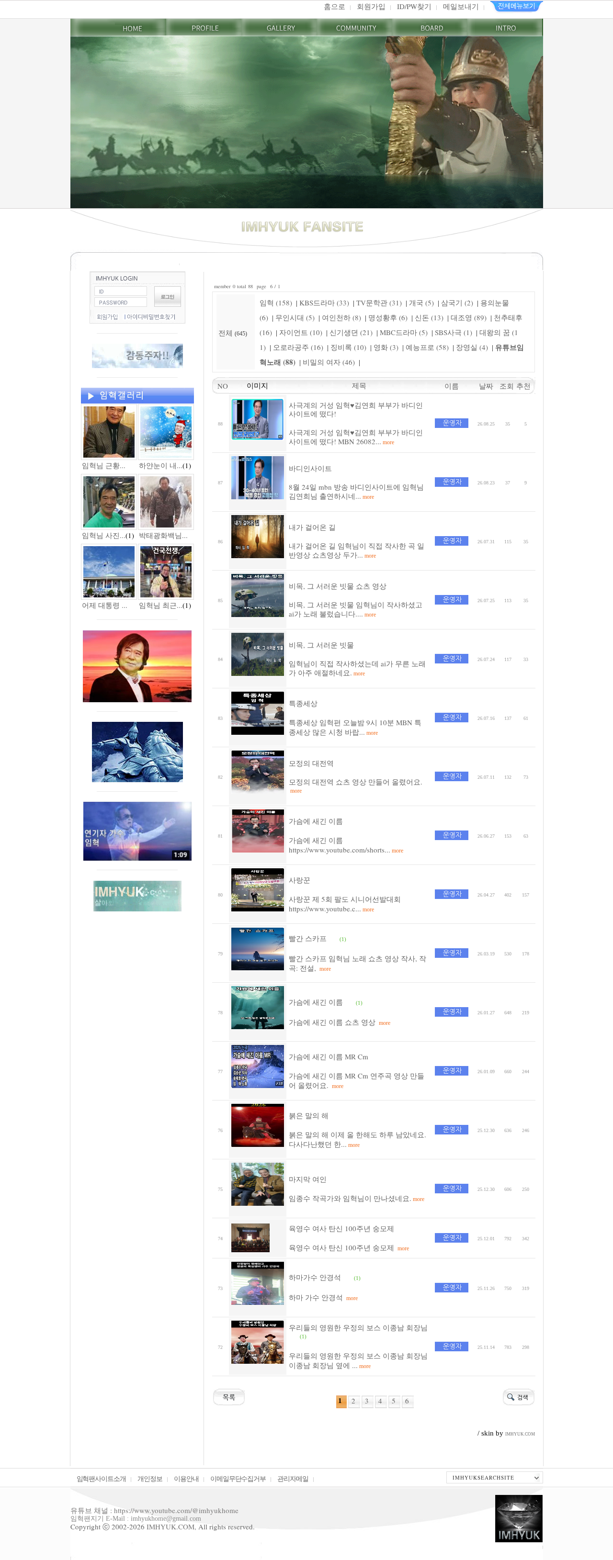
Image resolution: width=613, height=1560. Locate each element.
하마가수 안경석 (315, 1277)
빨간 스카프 (308, 938)
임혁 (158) (276, 302)
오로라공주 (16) (298, 347)
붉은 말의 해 (309, 1115)
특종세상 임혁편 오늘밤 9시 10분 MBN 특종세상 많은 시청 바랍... (355, 727)
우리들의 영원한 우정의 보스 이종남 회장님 (358, 1327)
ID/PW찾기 (414, 6)
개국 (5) (421, 302)
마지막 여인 (308, 1179)
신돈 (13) (429, 317)
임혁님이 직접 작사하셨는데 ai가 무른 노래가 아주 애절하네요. (357, 668)
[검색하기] (518, 1395)
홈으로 (334, 6)
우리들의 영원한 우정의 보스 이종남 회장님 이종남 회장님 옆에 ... (358, 1360)
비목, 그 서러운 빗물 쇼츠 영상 (337, 586)
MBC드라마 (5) (404, 332)
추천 (525, 386)
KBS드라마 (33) (324, 302)
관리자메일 (292, 1478)
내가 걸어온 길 (312, 527)
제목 (359, 385)
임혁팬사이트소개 (101, 1478)
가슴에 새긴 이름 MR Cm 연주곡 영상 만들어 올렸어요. (356, 1080)
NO (220, 386)
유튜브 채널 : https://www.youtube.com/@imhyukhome (154, 1510)
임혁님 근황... (103, 465)
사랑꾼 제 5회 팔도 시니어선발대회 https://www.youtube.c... (345, 903)
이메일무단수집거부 (238, 1478)
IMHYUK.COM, (171, 1526)
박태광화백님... (163, 535)
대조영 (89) (469, 317)
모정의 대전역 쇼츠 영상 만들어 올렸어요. (355, 786)
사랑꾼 (299, 880)
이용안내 (186, 1478)
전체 (226, 332)
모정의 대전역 (311, 763)
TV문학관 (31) (379, 302)
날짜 (486, 386)
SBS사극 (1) (453, 332)
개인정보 (149, 1478)
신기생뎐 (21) (351, 332)
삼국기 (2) (457, 302)
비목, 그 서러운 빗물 (321, 645)
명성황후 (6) (388, 317)
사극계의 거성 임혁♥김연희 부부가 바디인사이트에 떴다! (356, 409)
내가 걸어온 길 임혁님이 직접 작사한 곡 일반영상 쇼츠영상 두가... (356, 550)
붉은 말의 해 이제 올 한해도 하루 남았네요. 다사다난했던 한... (357, 1139)
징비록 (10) (348, 347)
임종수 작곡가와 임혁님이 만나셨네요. (356, 1198)
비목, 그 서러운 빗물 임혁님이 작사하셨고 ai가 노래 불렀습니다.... (355, 609)
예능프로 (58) (427, 347)
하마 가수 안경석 (323, 1297)
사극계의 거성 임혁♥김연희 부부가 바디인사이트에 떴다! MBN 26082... (356, 437)
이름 (451, 386)
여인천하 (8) (341, 317)
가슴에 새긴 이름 (316, 821)
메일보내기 (461, 6)
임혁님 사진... (103, 535)
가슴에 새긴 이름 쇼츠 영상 (339, 1022)
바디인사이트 (310, 468)
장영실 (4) (472, 347)
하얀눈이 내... (160, 465)
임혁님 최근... (160, 605)
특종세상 (303, 703)
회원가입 (371, 6)
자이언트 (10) (300, 332)
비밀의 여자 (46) (329, 362)
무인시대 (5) (295, 317)
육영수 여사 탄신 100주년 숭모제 (341, 1228)
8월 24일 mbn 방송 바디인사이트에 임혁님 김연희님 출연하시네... (356, 491)
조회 (507, 386)
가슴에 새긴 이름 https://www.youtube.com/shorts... (346, 844)
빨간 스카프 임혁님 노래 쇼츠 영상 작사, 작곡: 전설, (357, 963)
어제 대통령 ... (104, 605)
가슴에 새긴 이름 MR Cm (328, 1056)
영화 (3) (386, 347)
